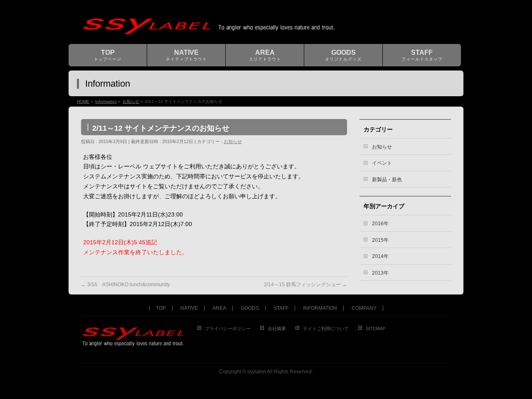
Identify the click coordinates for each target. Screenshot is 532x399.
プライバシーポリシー (228, 328)
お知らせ (233, 141)
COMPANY (364, 308)
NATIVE (189, 308)
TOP (161, 308)
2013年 (380, 273)
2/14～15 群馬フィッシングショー (305, 284)
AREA (219, 308)
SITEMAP (375, 328)
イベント (382, 163)
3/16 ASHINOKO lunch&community (125, 284)
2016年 (380, 223)
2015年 (380, 240)
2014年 (380, 256)
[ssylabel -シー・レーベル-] (263, 27)
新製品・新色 (387, 179)
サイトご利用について (326, 328)
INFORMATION (320, 308)
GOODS (250, 308)
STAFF (280, 308)
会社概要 (277, 328)
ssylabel (256, 372)
